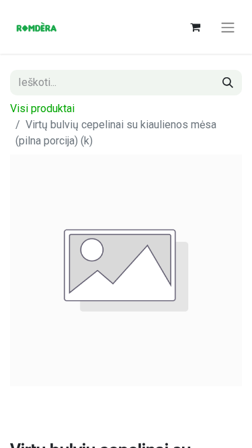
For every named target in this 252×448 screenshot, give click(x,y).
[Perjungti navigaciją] (228, 27)
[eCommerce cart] (194, 26)
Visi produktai (42, 108)
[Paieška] (228, 82)
